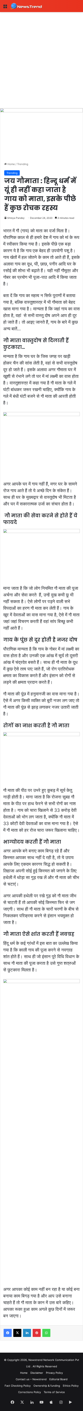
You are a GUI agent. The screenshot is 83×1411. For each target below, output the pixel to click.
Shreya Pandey (16, 217)
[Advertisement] (41, 55)
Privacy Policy (54, 1372)
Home (11, 164)
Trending (22, 164)
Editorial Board (58, 1379)
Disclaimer (36, 1372)
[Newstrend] (26, 6)
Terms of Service (54, 1392)
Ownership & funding (46, 1385)
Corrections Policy (29, 1392)
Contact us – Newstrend (31, 1379)
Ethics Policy (71, 1385)
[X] (17, 1333)
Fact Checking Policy (18, 1385)
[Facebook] (8, 1333)
